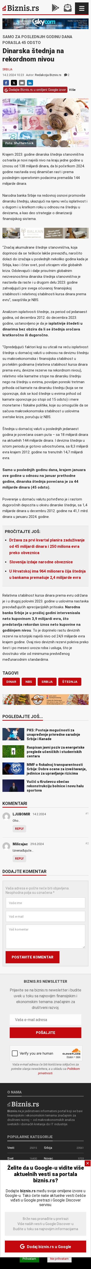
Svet (10, 1158)
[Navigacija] (82, 8)
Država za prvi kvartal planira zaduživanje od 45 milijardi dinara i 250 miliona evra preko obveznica (47, 546)
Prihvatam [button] (29, 1259)
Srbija (7, 69)
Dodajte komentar (24, 872)
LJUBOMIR (21, 814)
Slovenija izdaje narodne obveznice (41, 562)
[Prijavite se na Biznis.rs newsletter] (68, 8)
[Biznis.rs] (23, 1104)
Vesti (10, 1147)
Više (72, 90)
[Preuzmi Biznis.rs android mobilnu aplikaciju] (55, 8)
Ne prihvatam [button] (59, 1259)
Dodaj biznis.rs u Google (48, 1246)
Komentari (14, 804)
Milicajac (20, 844)
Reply (19, 828)
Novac (48, 1158)
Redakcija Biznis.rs (48, 75)
